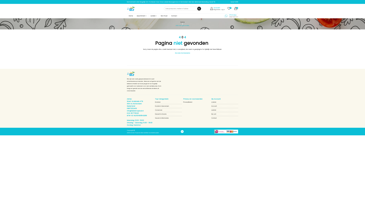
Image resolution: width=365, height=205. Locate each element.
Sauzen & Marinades (162, 118)
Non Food (164, 16)
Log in (223, 9)
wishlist (213, 110)
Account (217, 8)
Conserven (158, 110)
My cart (213, 114)
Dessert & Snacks (161, 114)
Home (131, 16)
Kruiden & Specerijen (162, 106)
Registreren (217, 9)
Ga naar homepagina (182, 53)
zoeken (213, 102)
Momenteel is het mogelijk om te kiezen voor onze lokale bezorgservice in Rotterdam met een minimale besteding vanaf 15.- (171, 2)
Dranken (158, 102)
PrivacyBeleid (187, 102)
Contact (174, 16)
